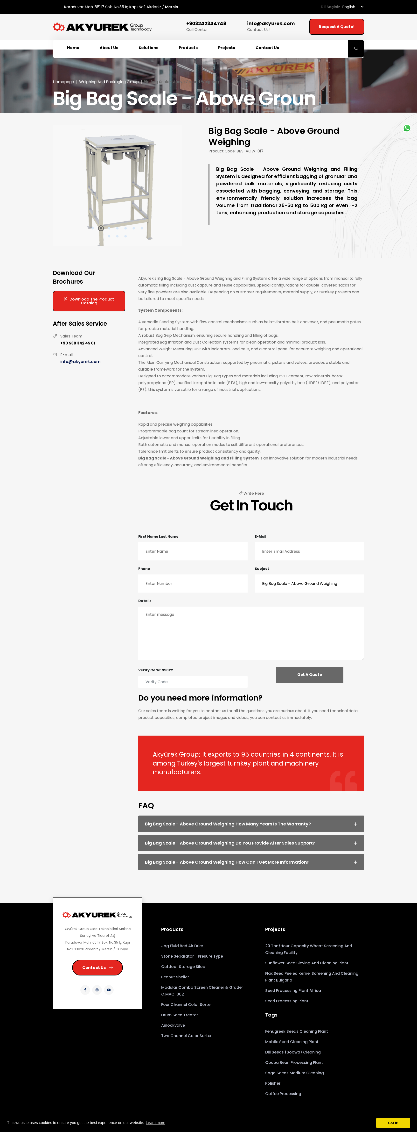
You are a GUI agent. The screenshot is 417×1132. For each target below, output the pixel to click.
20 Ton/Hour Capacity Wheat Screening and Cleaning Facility (308, 949)
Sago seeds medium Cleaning (294, 1073)
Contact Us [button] (267, 47)
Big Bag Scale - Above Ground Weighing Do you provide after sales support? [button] (230, 843)
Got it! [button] (393, 1123)
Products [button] (188, 47)
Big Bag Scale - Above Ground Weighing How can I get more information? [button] (227, 862)
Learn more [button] (155, 1123)
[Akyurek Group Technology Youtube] (109, 990)
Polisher (272, 1083)
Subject (262, 568)
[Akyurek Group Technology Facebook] (85, 990)
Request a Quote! (337, 26)
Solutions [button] (148, 47)
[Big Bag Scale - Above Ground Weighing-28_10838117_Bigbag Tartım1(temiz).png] (117, 185)
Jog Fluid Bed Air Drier (182, 946)
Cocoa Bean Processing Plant (294, 1062)
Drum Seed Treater (179, 1015)
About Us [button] (109, 47)
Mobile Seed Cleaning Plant (292, 1042)
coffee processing (283, 1093)
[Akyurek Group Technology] (102, 27)
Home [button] (73, 47)
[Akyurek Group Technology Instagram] (97, 990)
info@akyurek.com (271, 23)
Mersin (121, 7)
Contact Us (94, 967)
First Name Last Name (158, 536)
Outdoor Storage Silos (183, 966)
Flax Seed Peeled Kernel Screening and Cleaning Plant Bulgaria (311, 977)
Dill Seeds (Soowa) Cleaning (293, 1052)
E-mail (260, 536)
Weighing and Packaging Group (109, 82)
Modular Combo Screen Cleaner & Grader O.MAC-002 (202, 991)
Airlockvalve (173, 1025)
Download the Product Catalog (92, 301)
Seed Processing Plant (286, 1001)
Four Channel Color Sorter (186, 1004)
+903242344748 (206, 23)
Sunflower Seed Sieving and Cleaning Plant (306, 963)
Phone (144, 568)
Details (144, 600)
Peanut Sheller (175, 977)
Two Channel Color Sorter (186, 1036)
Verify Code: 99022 (155, 670)
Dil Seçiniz (330, 7)
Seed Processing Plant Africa (293, 990)
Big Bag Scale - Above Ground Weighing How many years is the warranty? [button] (228, 824)
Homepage (63, 82)
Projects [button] (226, 47)
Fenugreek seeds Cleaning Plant (296, 1031)
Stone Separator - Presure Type (192, 956)
